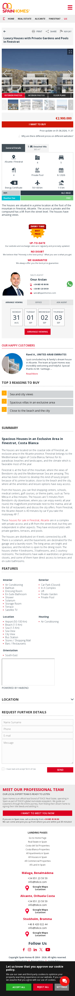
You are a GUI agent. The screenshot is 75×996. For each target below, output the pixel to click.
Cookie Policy (54, 961)
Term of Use (30, 769)
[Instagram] (29, 949)
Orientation (10, 650)
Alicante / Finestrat (14, 161)
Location (8, 616)
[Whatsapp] (69, 284)
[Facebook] (23, 949)
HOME (11, 18)
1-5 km (61, 187)
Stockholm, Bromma (37, 919)
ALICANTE (40, 18)
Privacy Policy (37, 961)
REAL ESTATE (24, 18)
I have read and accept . (21, 769)
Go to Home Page (37, 838)
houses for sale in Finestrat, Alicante (29, 520)
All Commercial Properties (38, 861)
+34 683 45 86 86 (40, 284)
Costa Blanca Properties (38, 849)
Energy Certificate (13, 187)
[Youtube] (47, 949)
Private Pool (37, 175)
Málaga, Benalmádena (37, 873)
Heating (44, 616)
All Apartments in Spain (37, 853)
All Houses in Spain (37, 857)
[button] (71, 105)
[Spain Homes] (16, 8)
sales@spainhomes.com (44, 293)
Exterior (44, 580)
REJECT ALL (43, 987)
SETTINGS (62, 987)
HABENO (23, 687)
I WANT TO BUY (37, 124)
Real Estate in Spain (37, 841)
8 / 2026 (61, 175)
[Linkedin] (35, 949)
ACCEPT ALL (19, 987)
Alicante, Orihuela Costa (37, 896)
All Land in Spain (37, 864)
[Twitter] (41, 949)
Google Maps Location (40, 888)
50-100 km (37, 187)
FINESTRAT (55, 18)
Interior (7, 580)
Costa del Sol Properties (38, 845)
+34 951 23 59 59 (40, 288)
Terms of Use (20, 961)
